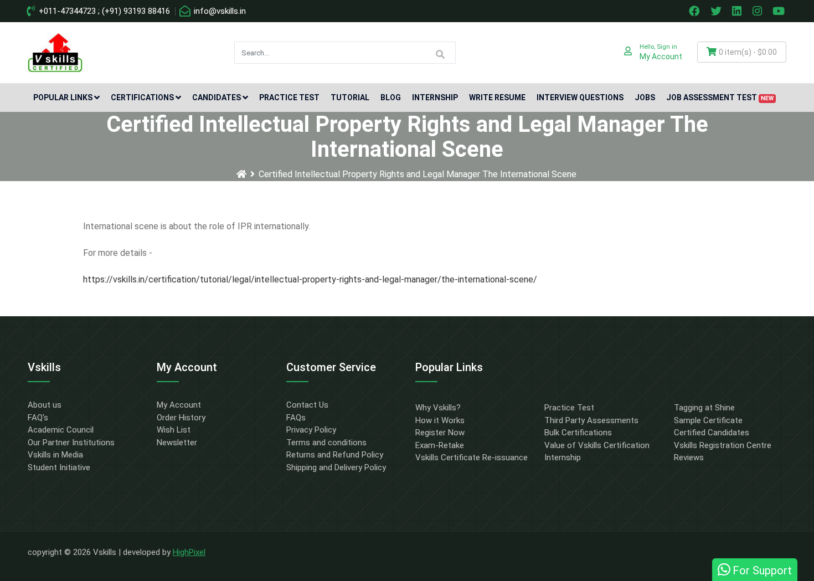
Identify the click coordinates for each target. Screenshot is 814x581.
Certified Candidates (711, 433)
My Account (179, 405)
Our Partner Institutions (71, 443)
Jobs (645, 97)
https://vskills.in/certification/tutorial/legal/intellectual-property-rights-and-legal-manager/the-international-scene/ (310, 279)
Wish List (173, 430)
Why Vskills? (438, 408)
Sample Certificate (708, 420)
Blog (390, 97)
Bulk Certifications (578, 433)
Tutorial (350, 97)
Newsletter (177, 443)
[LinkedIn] (738, 11)
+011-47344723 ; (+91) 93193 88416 (103, 11)
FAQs (296, 418)
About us (44, 405)
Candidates (216, 97)
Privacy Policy (311, 430)
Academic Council (61, 430)
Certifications (142, 97)
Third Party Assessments (591, 420)
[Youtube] (780, 11)
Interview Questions (580, 97)
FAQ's (38, 418)
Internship (435, 97)
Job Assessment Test (720, 97)
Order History (181, 418)
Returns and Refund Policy (334, 455)
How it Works (440, 420)
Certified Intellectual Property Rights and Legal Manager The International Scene (417, 174)
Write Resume (497, 97)
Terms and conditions (326, 443)
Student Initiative (59, 467)
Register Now (440, 433)
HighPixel (189, 552)
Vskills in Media (55, 455)
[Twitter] (717, 11)
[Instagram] (759, 11)
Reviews (689, 457)
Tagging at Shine (704, 408)
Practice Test (289, 97)
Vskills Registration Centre (722, 445)
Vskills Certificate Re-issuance (471, 457)
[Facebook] (695, 11)
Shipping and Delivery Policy (336, 467)
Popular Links (62, 97)
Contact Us (307, 405)
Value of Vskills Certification (597, 445)
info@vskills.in (219, 11)
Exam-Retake (439, 445)
